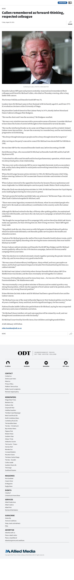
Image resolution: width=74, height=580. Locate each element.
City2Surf (8, 493)
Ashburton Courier (10, 442)
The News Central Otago (12, 457)
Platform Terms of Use (11, 387)
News (3, 9)
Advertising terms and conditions (14, 541)
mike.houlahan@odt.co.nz (12, 328)
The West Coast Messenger (12, 413)
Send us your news (10, 379)
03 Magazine (8, 484)
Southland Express (10, 470)
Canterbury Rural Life (11, 421)
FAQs (6, 526)
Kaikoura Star (9, 405)
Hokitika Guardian (10, 410)
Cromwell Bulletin (10, 452)
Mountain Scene (10, 455)
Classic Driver (9, 481)
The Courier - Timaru (11, 444)
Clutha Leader (9, 463)
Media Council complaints (12, 389)
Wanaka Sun (9, 449)
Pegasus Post (9, 431)
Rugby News (8, 486)
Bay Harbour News (10, 429)
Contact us (8, 376)
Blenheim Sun (9, 402)
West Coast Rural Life (11, 416)
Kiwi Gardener (9, 478)
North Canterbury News (12, 418)
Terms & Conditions (10, 521)
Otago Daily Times (10, 400)
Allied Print (8, 507)
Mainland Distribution (11, 510)
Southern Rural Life (10, 465)
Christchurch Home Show (12, 496)
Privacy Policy (9, 384)
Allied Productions (10, 502)
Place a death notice (11, 535)
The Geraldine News (11, 423)
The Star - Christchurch (12, 426)
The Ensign (8, 468)
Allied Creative (9, 505)
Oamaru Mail (9, 447)
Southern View (9, 436)
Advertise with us (10, 533)
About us (7, 381)
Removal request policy (12, 392)
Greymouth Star (9, 408)
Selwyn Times (9, 439)
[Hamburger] (70, 2)
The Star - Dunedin (10, 460)
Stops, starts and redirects (12, 523)
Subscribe (62, 3)
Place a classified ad (11, 538)
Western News (9, 434)
